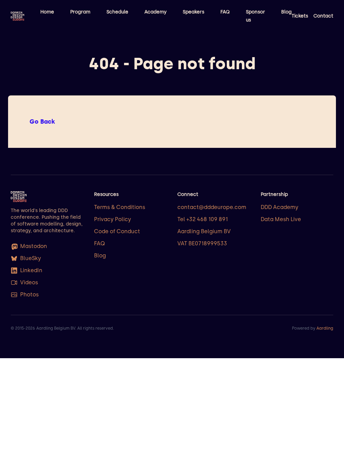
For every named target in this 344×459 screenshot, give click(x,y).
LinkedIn (31, 270)
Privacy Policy (112, 219)
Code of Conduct (117, 231)
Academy (155, 12)
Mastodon (33, 246)
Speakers (193, 12)
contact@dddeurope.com (211, 207)
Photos (29, 294)
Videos (29, 282)
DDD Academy (279, 207)
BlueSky (30, 258)
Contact (323, 16)
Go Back (42, 121)
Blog (286, 12)
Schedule (117, 12)
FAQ (225, 12)
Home (47, 12)
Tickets (300, 16)
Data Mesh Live (281, 219)
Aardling (324, 328)
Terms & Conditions (119, 207)
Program (80, 12)
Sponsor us (255, 16)
